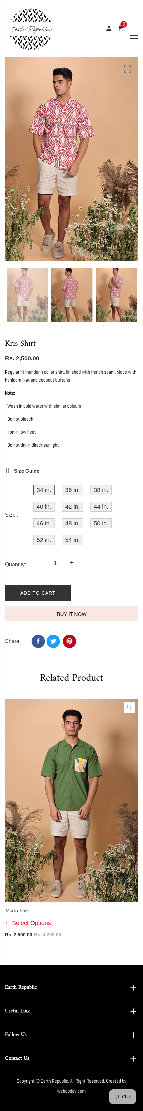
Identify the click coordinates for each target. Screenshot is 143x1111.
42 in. (72, 506)
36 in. (72, 490)
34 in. (44, 490)
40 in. (44, 506)
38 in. (101, 490)
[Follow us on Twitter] (53, 641)
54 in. (72, 540)
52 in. (44, 540)
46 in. (44, 523)
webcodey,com (71, 1091)
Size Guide (26, 471)
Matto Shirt (17, 911)
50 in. (101, 523)
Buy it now (71, 614)
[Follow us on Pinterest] (69, 641)
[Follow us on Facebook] (38, 641)
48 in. (72, 523)
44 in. (101, 506)
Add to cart (38, 593)
